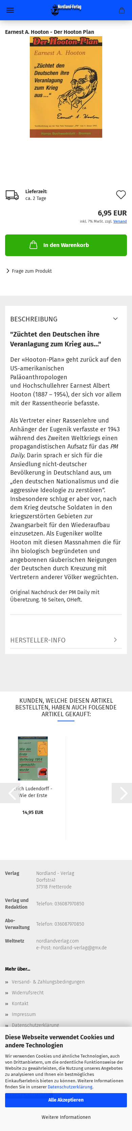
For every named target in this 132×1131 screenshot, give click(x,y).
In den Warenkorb (66, 245)
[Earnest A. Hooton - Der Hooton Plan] (66, 87)
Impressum (24, 1014)
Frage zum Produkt (32, 271)
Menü (10, 10)
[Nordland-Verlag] (66, 10)
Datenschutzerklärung (70, 1086)
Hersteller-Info (38, 640)
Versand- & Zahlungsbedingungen (48, 982)
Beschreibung (34, 319)
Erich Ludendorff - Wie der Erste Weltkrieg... (33, 791)
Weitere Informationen (66, 1117)
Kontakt (20, 1003)
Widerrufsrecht (28, 993)
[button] (10, 793)
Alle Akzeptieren (66, 1100)
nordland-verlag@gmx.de (80, 948)
